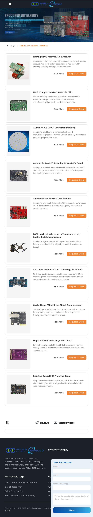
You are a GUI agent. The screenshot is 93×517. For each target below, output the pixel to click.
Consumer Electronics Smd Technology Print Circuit (58, 269)
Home (13, 45)
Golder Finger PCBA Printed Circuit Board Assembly (57, 305)
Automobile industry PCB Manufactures (52, 198)
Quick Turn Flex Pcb (14, 491)
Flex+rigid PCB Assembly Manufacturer (52, 56)
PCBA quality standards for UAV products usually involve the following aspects (57, 236)
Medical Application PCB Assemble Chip (52, 92)
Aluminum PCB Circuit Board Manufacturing (54, 127)
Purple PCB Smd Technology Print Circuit (52, 340)
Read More (59, 73)
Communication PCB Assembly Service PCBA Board (58, 163)
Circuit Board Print (13, 487)
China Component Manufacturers (21, 482)
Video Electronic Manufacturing (20, 495)
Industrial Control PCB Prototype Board (51, 376)
